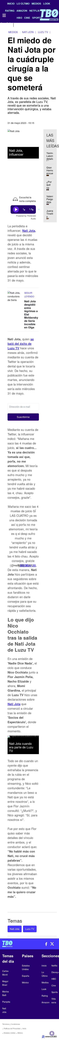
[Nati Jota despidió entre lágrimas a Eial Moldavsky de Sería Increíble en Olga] (15, 296)
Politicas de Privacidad (12, 1028)
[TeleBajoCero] (14, 944)
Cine (53, 985)
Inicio (11, 3)
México (20, 1033)
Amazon (45, 1002)
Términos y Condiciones (11, 1024)
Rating (45, 995)
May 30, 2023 (28, 565)
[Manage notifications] (51, 1033)
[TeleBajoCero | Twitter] (8, 24)
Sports (54, 992)
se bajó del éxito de (21, 343)
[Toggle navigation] (4, 15)
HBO (53, 978)
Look (46, 3)
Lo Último (23, 3)
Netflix (54, 965)
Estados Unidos (9, 1033)
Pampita (6, 1001)
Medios (36, 3)
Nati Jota (14, 704)
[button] (23, 417)
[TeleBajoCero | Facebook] (2, 24)
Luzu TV (29, 929)
